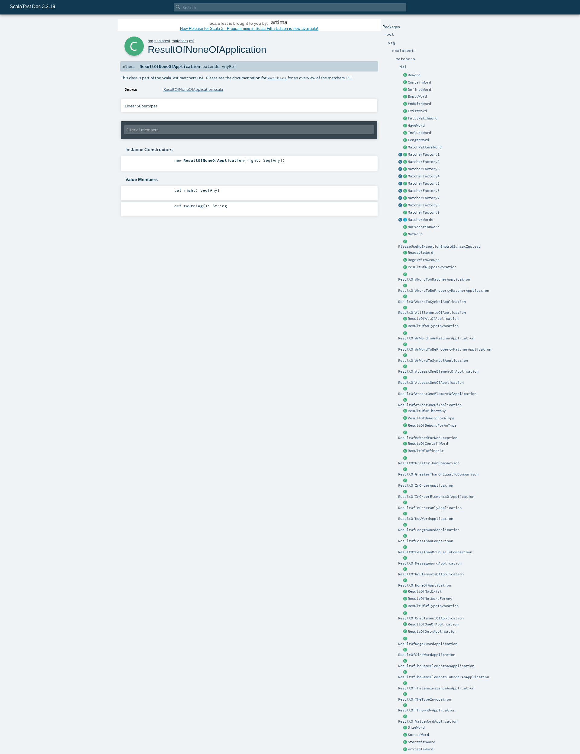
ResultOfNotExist (425, 591)
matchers (180, 41)
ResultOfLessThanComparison (425, 541)
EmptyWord (417, 96)
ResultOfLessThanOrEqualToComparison (435, 552)
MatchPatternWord (425, 147)
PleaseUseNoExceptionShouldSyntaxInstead (439, 246)
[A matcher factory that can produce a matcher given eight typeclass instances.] (405, 205)
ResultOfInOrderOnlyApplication (430, 508)
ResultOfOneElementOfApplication (431, 618)
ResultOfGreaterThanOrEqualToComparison (438, 474)
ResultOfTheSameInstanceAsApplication (436, 688)
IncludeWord (419, 133)
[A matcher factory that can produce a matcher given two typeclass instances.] (405, 162)
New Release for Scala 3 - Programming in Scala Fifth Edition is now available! (249, 28)
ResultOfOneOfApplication (433, 624)
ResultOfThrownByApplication (426, 710)
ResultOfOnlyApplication (432, 631)
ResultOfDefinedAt (426, 451)
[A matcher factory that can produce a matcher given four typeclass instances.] (405, 176)
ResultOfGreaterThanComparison (428, 463)
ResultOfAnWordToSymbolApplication (433, 360)
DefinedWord (419, 89)
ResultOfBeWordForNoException (427, 438)
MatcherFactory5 (424, 183)
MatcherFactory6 (424, 191)
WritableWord (420, 749)
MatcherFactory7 (424, 198)
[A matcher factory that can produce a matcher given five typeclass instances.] (405, 183)
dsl (191, 41)
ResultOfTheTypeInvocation (424, 699)
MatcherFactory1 (424, 154)
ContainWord (419, 82)
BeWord (414, 75)
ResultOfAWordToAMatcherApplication (434, 279)
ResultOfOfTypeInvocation (433, 606)
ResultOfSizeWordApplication (426, 655)
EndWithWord (419, 104)
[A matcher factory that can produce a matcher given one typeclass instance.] (405, 154)
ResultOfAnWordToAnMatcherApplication (436, 338)
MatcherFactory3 (424, 169)
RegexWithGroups (424, 260)
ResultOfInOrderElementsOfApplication (436, 497)
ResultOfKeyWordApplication (425, 519)
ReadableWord (420, 252)
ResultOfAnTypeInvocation (433, 326)
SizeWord (416, 727)
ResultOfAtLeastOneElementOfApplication (438, 371)
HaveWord (416, 125)
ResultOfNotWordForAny (430, 599)
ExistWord (417, 111)
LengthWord (418, 140)
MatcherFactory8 (424, 205)
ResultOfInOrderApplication (425, 485)
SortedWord (418, 735)
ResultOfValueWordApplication (427, 721)
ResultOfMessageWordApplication (430, 563)
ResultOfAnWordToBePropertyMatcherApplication (444, 349)
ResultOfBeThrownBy (427, 411)
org (150, 41)
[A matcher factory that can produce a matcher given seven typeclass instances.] (405, 198)
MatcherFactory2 (424, 162)
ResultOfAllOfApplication (433, 319)
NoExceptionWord (424, 227)
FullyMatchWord (422, 118)
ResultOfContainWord (428, 443)
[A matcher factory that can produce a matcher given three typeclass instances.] (405, 169)
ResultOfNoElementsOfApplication (431, 574)
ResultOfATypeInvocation (432, 267)
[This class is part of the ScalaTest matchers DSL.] (405, 75)
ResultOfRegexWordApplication (427, 644)
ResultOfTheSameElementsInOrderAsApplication (443, 677)
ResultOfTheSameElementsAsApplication (436, 666)
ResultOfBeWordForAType (431, 418)
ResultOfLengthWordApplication (428, 530)
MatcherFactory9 (424, 212)
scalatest (162, 41)
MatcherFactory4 (424, 176)
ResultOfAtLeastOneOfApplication (431, 382)
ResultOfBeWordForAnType (432, 425)
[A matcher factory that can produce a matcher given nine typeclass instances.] (405, 212)
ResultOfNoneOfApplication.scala (193, 89)
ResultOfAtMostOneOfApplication (430, 405)
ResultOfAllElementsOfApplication (432, 312)
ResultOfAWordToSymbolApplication (432, 302)
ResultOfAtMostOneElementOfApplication (437, 394)
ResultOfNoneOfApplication (424, 585)
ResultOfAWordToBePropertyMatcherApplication (443, 290)
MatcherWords (420, 220)
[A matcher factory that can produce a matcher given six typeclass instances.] (405, 191)
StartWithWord (421, 742)
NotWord (415, 234)
